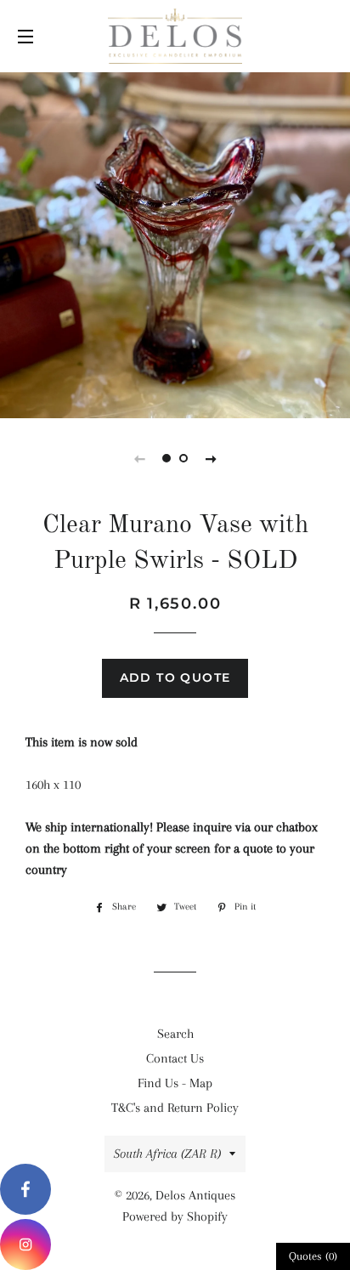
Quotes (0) (313, 1256)
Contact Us (175, 1058)
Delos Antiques (195, 1195)
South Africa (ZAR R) (167, 1153)
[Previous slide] (139, 458)
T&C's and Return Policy (175, 1107)
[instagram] (25, 1244)
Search (175, 1033)
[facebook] (25, 1189)
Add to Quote (175, 677)
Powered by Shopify (175, 1216)
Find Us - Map (175, 1083)
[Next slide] (210, 458)
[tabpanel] (175, 243)
